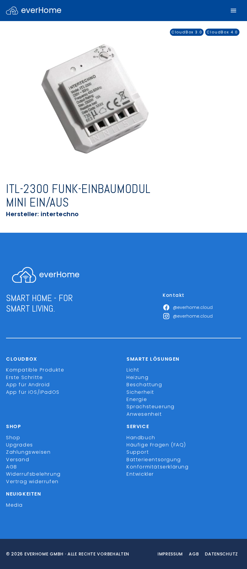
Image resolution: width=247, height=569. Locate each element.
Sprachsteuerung (151, 406)
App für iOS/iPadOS (33, 392)
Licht (133, 369)
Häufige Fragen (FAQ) (156, 444)
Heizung (138, 377)
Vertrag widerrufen (32, 481)
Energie (137, 399)
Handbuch (141, 437)
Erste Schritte (24, 377)
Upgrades (19, 444)
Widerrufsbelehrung (33, 474)
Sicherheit (140, 392)
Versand (17, 459)
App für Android (28, 384)
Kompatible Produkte (35, 369)
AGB (11, 466)
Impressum (170, 554)
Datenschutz (221, 554)
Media (14, 505)
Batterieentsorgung (154, 459)
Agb (194, 554)
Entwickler (140, 474)
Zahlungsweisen (28, 452)
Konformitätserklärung (158, 466)
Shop (13, 437)
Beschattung (144, 384)
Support (138, 452)
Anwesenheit (144, 414)
